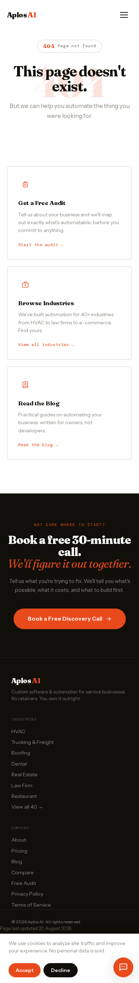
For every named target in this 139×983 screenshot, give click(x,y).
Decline (60, 970)
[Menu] (124, 15)
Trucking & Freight (32, 742)
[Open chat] (123, 967)
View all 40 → (27, 807)
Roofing (20, 753)
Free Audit (23, 883)
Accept (25, 970)
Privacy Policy (27, 894)
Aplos (21, 14)
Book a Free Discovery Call (65, 618)
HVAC (18, 731)
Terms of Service (31, 905)
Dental (19, 764)
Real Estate (24, 774)
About (18, 840)
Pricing (19, 851)
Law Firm (21, 785)
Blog (16, 861)
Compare (22, 872)
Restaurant (24, 796)
